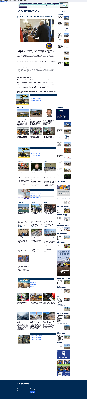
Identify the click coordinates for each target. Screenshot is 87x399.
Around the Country (61, 181)
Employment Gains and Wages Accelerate (60, 46)
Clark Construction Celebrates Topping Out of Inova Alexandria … (36, 241)
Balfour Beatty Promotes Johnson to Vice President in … (36, 185)
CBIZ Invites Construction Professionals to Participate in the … (50, 217)
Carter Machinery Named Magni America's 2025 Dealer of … (23, 276)
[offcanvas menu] (68, 11)
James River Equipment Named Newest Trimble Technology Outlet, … (23, 247)
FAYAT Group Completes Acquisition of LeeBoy (50, 247)
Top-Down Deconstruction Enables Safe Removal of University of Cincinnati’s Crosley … (59, 220)
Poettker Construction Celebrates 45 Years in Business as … (49, 225)
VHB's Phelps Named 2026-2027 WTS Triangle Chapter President (23, 222)
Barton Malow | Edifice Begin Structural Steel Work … (35, 237)
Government (33, 202)
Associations (20, 202)
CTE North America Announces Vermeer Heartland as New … (23, 237)
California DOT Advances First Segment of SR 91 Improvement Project (60, 210)
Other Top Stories (20, 291)
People (32, 161)
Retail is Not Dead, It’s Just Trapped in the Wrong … (60, 202)
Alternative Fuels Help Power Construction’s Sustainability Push (60, 35)
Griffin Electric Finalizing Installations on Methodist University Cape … (35, 250)
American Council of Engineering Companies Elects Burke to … (23, 217)
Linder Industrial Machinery (35, 96)
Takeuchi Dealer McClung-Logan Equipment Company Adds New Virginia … (49, 250)
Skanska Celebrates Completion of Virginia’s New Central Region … (23, 181)
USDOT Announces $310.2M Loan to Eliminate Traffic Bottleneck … (49, 175)
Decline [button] (1, 1)
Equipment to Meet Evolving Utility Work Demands (60, 162)
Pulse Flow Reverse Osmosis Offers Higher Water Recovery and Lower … (60, 300)
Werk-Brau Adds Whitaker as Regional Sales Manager (22, 184)
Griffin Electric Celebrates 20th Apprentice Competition (23, 263)
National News (61, 14)
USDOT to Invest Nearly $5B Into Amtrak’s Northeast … (36, 219)
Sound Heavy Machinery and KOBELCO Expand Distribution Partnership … (22, 241)
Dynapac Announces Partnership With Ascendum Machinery (49, 242)
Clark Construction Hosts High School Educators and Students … (49, 213)
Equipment (19, 226)
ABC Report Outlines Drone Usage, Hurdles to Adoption (60, 136)
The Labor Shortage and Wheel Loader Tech (60, 130)
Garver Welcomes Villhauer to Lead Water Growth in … (36, 175)
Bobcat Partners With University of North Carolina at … (49, 222)
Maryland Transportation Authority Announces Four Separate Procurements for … (49, 178)
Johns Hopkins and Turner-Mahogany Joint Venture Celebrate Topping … (23, 270)
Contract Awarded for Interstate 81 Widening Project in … (36, 217)
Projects (46, 161)
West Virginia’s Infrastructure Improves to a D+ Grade (22, 225)
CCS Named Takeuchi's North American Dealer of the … (22, 251)
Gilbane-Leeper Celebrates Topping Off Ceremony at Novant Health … (50, 182)
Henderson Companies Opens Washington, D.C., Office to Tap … (49, 245)
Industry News (20, 107)
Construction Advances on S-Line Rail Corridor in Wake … (36, 225)
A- (63, 11)
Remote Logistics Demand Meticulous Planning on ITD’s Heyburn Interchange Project (60, 318)
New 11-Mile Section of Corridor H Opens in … (23, 178)
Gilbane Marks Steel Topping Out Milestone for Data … (23, 172)
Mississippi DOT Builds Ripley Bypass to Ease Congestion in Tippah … (59, 237)
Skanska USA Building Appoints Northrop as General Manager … (23, 175)
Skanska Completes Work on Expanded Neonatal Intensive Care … (36, 244)
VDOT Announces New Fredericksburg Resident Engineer (36, 172)
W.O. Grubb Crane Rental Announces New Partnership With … (49, 237)
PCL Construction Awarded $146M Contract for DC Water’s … (49, 185)
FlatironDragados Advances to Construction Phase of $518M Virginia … (22, 187)
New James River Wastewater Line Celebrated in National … (23, 213)
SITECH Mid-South (33, 280)
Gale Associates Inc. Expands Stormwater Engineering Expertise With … (36, 178)
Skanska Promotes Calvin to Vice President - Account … (36, 182)
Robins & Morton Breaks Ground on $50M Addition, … (36, 247)
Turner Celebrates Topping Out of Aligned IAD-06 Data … (23, 274)
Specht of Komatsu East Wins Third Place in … (23, 267)
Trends (45, 202)
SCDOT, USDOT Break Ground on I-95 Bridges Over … (36, 222)
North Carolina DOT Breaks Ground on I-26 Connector (36, 213)
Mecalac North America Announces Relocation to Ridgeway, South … (23, 245)
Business (45, 226)
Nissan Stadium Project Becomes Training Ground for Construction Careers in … (60, 246)
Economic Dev (33, 226)
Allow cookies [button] (4, 1)
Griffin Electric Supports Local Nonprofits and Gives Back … (49, 219)
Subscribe (32, 392)
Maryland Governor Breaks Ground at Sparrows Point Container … (49, 172)
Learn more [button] (25, 0)
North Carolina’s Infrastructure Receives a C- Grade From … (22, 219)
